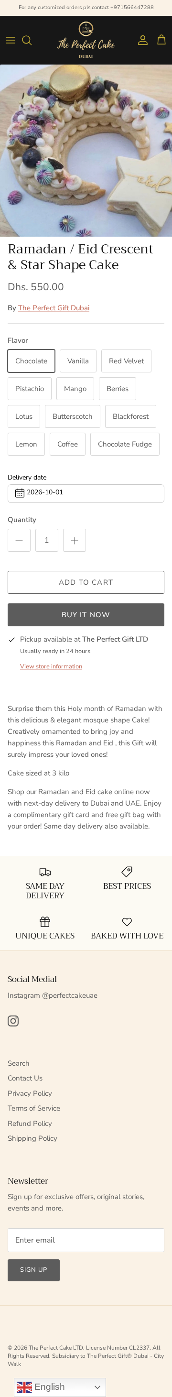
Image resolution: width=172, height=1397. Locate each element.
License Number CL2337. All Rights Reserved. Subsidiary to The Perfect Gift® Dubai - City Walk (86, 1356)
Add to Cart (86, 582)
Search (19, 1063)
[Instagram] (13, 1020)
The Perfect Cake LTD (56, 1348)
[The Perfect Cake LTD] (86, 40)
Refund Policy (30, 1123)
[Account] (140, 40)
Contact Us (25, 1078)
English (48, 1387)
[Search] (31, 40)
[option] (86, 151)
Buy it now (86, 615)
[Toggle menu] (10, 40)
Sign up (33, 1270)
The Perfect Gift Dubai (53, 308)
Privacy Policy (30, 1093)
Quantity (22, 519)
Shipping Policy (32, 1138)
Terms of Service (34, 1108)
